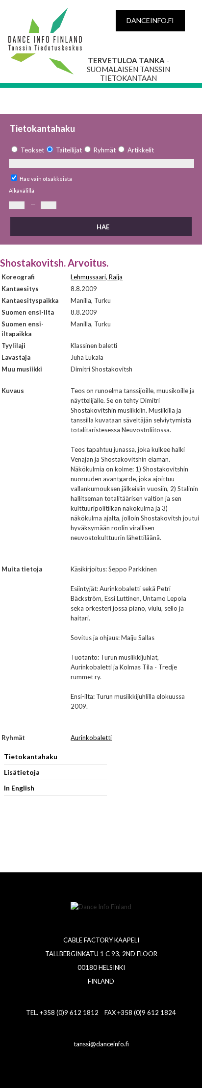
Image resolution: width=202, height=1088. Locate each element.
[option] (26, 150)
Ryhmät (105, 150)
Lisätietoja (22, 772)
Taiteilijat (69, 150)
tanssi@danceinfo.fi (101, 1044)
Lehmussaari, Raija (97, 277)
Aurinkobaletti (91, 738)
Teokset (32, 150)
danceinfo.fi (150, 20)
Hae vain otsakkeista (46, 178)
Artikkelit (140, 150)
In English (19, 788)
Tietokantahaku (30, 756)
